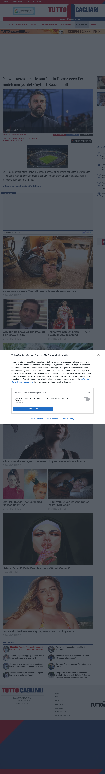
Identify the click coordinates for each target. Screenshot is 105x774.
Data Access (52, 419)
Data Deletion (37, 419)
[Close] (99, 355)
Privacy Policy (68, 419)
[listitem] (52, 392)
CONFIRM (33, 409)
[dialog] (52, 387)
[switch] (86, 399)
